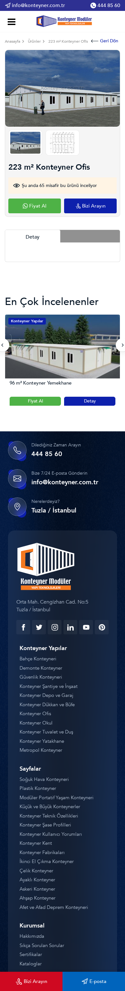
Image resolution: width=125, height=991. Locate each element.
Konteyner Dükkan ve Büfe (47, 704)
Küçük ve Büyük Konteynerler (50, 806)
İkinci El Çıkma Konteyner (47, 861)
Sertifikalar (31, 954)
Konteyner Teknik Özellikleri (49, 816)
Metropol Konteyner (41, 750)
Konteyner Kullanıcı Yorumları (51, 834)
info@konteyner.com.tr (38, 5)
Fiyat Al (35, 401)
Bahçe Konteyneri (38, 659)
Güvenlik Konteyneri (41, 677)
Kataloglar (31, 964)
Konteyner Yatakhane (42, 741)
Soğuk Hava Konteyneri (44, 779)
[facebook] (23, 627)
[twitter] (39, 627)
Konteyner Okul (36, 723)
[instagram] (55, 627)
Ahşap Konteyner (37, 898)
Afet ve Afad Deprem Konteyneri (54, 907)
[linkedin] (70, 627)
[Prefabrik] (62, 20)
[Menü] (10, 22)
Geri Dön (109, 41)
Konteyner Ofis (35, 713)
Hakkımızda (32, 936)
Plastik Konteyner (38, 788)
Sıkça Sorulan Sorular (42, 945)
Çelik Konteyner (36, 871)
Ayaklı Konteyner (37, 880)
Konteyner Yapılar (27, 321)
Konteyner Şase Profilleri (45, 825)
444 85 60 (108, 5)
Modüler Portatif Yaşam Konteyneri (57, 797)
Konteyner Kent (36, 843)
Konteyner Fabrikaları (42, 852)
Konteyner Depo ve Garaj (46, 695)
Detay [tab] (32, 237)
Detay (90, 401)
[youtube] (86, 627)
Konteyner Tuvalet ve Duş (46, 732)
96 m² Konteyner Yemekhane (40, 383)
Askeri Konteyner (37, 889)
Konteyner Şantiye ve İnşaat (49, 686)
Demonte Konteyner (41, 668)
